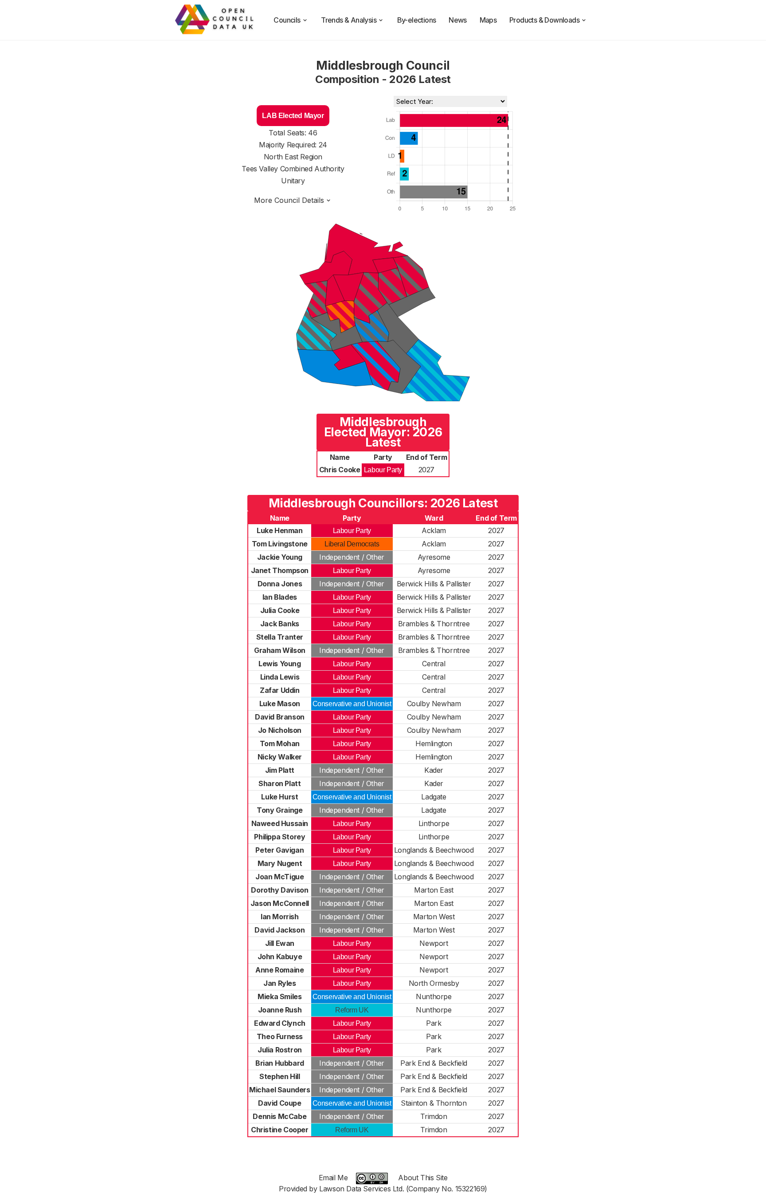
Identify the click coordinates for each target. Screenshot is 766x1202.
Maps (488, 20)
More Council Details (289, 200)
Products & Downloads (544, 20)
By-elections (416, 20)
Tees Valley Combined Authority (293, 168)
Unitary (293, 180)
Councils (287, 20)
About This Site (422, 1177)
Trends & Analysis (348, 20)
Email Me (333, 1177)
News (458, 20)
